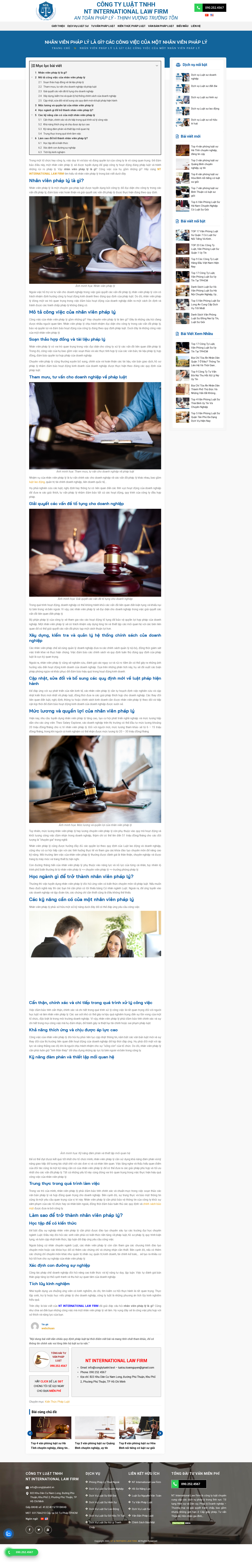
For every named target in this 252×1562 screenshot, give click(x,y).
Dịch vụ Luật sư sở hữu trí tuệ (204, 121)
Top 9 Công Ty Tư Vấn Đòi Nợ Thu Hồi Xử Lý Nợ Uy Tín (205, 375)
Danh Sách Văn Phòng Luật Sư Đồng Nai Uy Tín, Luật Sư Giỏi (205, 318)
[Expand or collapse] (157, 66)
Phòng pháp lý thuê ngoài (104, 1482)
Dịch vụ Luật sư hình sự (204, 97)
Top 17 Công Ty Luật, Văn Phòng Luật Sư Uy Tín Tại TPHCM (203, 276)
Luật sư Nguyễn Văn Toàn (146, 1495)
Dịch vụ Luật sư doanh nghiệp (203, 76)
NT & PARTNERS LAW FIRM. (123, 1541)
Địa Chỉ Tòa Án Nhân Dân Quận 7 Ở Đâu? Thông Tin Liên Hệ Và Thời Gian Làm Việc (205, 361)
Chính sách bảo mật (143, 1522)
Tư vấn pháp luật (103, 26)
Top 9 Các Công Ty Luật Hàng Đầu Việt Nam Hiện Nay (205, 263)
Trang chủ (61, 48)
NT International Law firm (146, 1482)
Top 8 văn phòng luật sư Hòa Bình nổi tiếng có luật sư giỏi (137, 1446)
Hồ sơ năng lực (141, 1488)
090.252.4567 (58, 1365)
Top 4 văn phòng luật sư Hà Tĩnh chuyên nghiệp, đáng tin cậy (49, 1446)
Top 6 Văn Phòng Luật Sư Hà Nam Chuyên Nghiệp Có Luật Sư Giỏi (205, 205)
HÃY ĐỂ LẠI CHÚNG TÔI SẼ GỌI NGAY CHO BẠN (49, 1386)
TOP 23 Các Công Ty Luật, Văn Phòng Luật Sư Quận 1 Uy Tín (205, 249)
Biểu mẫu (182, 26)
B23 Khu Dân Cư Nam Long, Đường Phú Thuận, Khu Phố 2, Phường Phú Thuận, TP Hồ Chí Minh (53, 1497)
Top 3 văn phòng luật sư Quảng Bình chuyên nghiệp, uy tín (95, 1446)
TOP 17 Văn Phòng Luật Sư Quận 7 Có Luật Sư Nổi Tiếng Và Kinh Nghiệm (204, 235)
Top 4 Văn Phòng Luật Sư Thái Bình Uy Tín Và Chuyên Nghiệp (205, 403)
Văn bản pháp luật (161, 26)
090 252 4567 (97, 1372)
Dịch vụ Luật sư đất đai (204, 86)
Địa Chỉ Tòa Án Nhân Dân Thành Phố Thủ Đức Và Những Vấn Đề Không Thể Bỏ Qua (205, 389)
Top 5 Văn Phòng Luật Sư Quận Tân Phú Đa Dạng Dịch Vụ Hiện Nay (205, 417)
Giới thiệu (58, 26)
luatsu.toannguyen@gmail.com (136, 1367)
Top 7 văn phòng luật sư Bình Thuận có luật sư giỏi (204, 192)
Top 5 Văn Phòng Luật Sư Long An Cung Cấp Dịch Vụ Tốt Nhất (205, 304)
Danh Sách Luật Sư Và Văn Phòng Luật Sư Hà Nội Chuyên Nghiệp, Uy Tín (204, 290)
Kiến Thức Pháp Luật (132, 26)
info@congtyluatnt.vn (42, 1487)
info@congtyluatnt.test (101, 1367)
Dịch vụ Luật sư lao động (205, 108)
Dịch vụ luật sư (77, 26)
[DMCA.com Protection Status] (181, 1523)
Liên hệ (196, 26)
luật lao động (37, 482)
